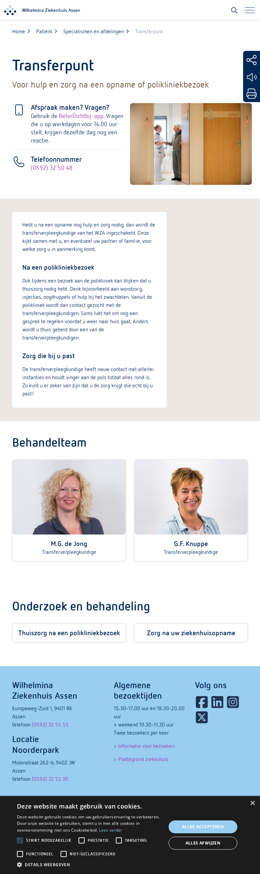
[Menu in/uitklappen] (250, 10)
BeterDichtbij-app (81, 115)
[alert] (130, 835)
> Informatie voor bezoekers (144, 745)
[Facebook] (202, 702)
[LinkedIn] (217, 702)
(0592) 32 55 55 (50, 724)
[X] (202, 717)
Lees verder (110, 830)
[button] (89, 865)
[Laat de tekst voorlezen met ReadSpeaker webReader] (251, 77)
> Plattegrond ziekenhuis (141, 759)
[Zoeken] (234, 10)
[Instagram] (233, 702)
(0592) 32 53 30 (50, 778)
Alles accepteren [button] (203, 827)
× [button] (252, 803)
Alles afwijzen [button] (203, 843)
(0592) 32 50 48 (51, 167)
